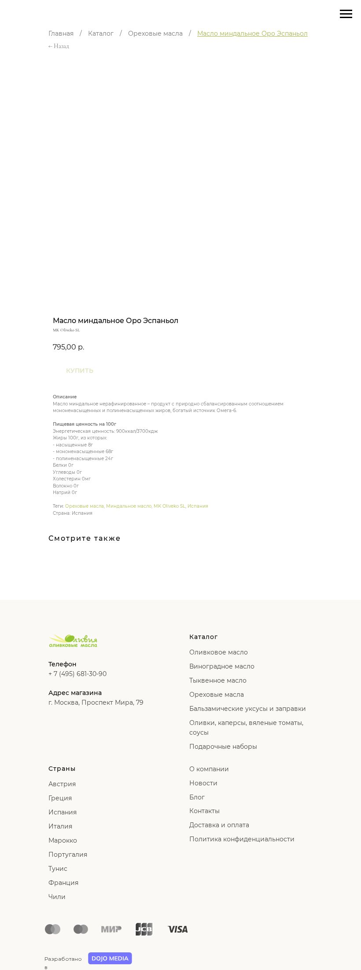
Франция (63, 883)
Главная (61, 33)
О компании (209, 769)
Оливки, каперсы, (218, 723)
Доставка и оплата (219, 825)
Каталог (101, 33)
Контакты (204, 811)
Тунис (57, 869)
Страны (62, 769)
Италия (60, 826)
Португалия (67, 855)
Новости (203, 783)
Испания (198, 506)
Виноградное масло (221, 666)
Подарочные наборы (223, 747)
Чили (57, 897)
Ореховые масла (155, 33)
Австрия (62, 784)
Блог (197, 797)
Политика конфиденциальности (242, 839)
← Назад (58, 46)
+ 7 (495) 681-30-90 (77, 674)
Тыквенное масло (218, 680)
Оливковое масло (218, 652)
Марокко (62, 840)
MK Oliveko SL (169, 506)
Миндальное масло (128, 506)
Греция (60, 798)
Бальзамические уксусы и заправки (247, 709)
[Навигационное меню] (346, 14)
